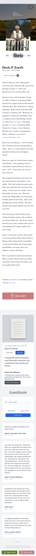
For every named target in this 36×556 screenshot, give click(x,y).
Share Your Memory (12, 382)
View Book (9, 352)
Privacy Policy (12, 547)
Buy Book (20, 352)
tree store (12, 282)
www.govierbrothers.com (11, 137)
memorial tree (14, 279)
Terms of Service (23, 547)
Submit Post (18, 415)
